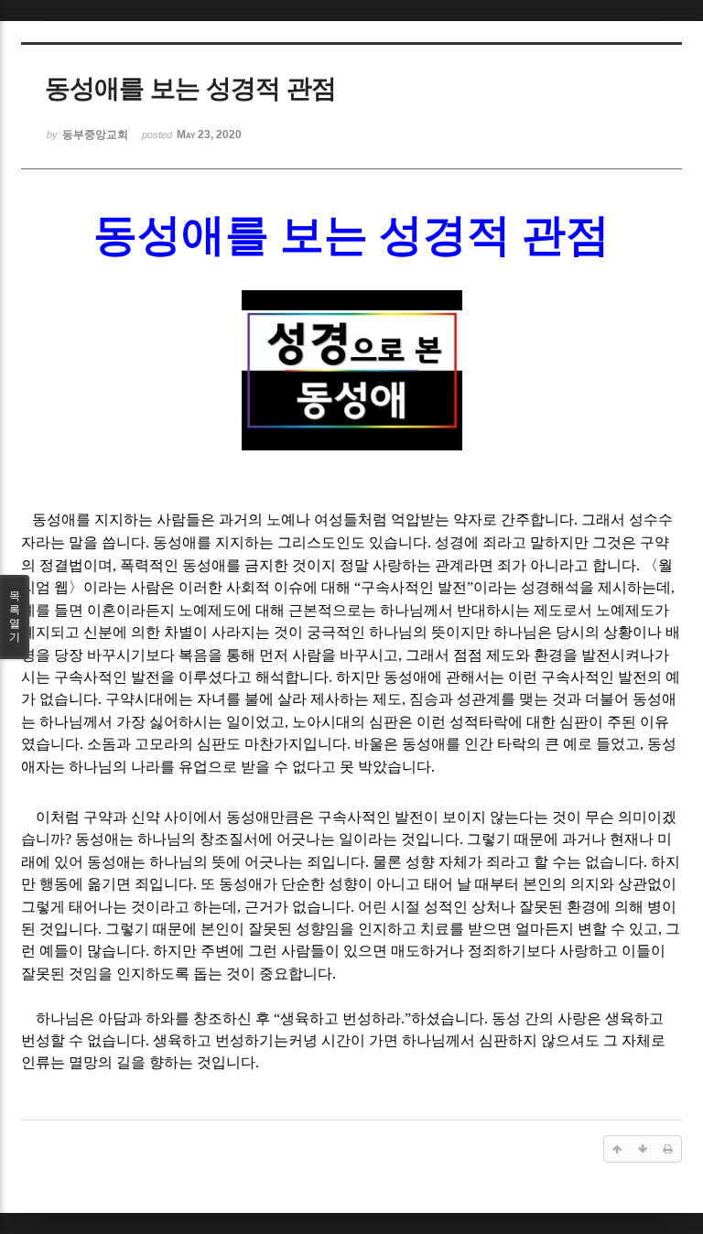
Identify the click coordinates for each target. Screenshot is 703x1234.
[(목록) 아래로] (642, 1149)
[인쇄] (668, 1149)
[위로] (617, 1149)
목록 (14, 617)
